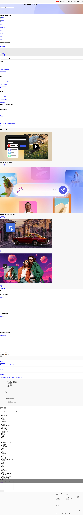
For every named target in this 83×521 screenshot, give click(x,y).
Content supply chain (68, 497)
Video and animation (58, 499)
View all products (57, 505)
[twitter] (65, 513)
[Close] (1, 355)
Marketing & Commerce (77, 1)
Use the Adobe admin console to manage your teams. (7, 123)
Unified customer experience (69, 498)
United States (2, 482)
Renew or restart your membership (5, 81)
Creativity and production (69, 499)
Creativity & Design (62, 1)
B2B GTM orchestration (68, 500)
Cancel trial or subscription (4, 84)
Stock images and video (58, 504)
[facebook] (62, 513)
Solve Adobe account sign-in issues (5, 69)
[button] (3, 46)
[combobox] (7, 7)
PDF (56, 500)
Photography (57, 497)
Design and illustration (58, 498)
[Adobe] (57, 1)
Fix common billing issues (4, 99)
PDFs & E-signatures (69, 1)
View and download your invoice (5, 96)
